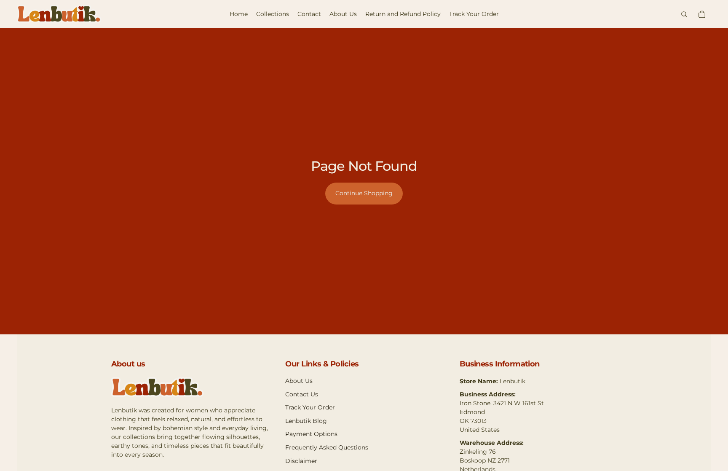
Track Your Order (310, 407)
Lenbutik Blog (306, 421)
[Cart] (702, 14)
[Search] (684, 14)
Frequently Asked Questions (326, 447)
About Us (299, 381)
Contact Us (301, 394)
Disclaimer (301, 461)
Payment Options (311, 434)
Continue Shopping (364, 193)
